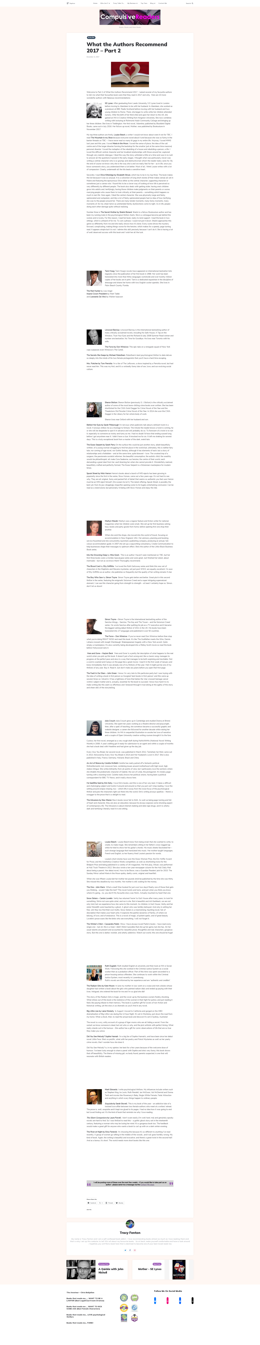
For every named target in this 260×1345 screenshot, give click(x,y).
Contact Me (162, 3)
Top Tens (144, 3)
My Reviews (131, 3)
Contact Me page (147, 1184)
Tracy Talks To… (118, 3)
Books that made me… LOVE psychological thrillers (86, 1316)
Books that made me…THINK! (80, 1323)
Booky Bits (91, 37)
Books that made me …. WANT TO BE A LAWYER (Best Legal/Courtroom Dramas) (85, 1299)
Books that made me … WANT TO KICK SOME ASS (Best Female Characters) (84, 1307)
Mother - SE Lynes (149, 1269)
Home (95, 3)
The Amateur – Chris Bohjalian (80, 1292)
